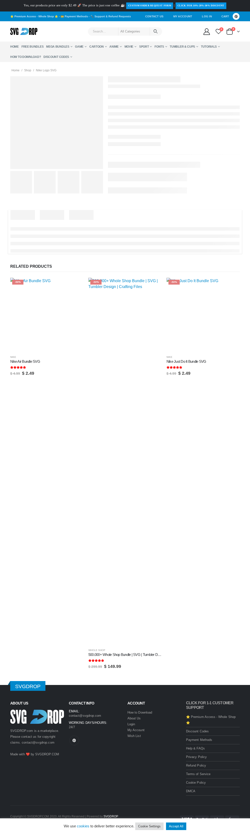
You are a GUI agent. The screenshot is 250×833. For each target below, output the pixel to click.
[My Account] (206, 31)
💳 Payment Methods (74, 16)
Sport (144, 46)
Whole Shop (96, 650)
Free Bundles (32, 46)
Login (131, 724)
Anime (114, 46)
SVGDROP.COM (47, 754)
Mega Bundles (57, 46)
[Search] (155, 31)
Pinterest (74, 740)
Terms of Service (198, 774)
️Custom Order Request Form (149, 5)
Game (79, 46)
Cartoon (96, 46)
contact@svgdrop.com (38, 742)
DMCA (190, 791)
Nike (13, 357)
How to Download (139, 712)
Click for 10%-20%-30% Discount (200, 5)
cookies (83, 826)
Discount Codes (56, 57)
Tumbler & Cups (182, 46)
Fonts (159, 46)
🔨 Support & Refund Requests (110, 16)
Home (14, 46)
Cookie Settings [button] (149, 826)
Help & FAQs (195, 748)
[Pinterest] (236, 16)
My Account (182, 16)
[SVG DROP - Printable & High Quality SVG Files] (23, 31)
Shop (27, 70)
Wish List (134, 736)
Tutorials (209, 46)
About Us (134, 718)
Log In (207, 16)
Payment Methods (199, 740)
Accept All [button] (176, 826)
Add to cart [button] (75, 285)
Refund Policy (196, 765)
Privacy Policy (196, 757)
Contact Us (154, 16)
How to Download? (25, 57)
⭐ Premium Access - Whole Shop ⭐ (34, 16)
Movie (129, 46)
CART (225, 16)
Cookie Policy (196, 782)
